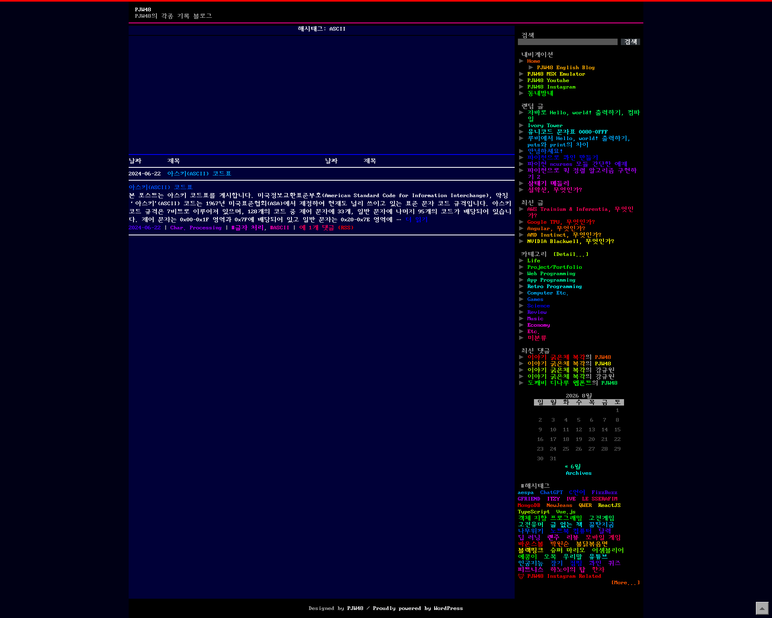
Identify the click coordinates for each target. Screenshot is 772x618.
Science (539, 306)
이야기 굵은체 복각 (556, 357)
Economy (539, 325)
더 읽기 (416, 219)
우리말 (572, 557)
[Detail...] (571, 254)
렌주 (553, 537)
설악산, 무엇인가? (555, 190)
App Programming (552, 280)
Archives (579, 473)
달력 (604, 531)
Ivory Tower (545, 125)
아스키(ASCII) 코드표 (199, 174)
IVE (571, 499)
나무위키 (531, 531)
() (346, 228)
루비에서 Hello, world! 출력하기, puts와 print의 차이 (579, 141)
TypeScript (534, 512)
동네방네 (540, 93)
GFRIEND (529, 499)
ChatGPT (551, 492)
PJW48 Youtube (548, 80)
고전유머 (531, 524)
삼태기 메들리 (548, 183)
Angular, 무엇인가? (556, 228)
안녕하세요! (545, 151)
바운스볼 (531, 544)
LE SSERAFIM (600, 499)
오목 (550, 557)
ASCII (281, 228)
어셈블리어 (608, 550)
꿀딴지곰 (601, 524)
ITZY (553, 499)
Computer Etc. (548, 293)
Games (536, 299)
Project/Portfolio (555, 267)
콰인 (595, 563)
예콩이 (527, 557)
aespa (526, 492)
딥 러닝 (529, 537)
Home (534, 61)
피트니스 (531, 569)
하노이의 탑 (567, 569)
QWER (585, 505)
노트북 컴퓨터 (571, 531)
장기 (556, 563)
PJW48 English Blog (566, 67)
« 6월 (573, 467)
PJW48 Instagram (552, 87)
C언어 (577, 492)
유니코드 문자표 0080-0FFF (568, 132)
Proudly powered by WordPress (418, 608)
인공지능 (531, 563)
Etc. (534, 331)
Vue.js (566, 512)
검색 (527, 35)
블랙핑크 (531, 550)
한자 (598, 569)
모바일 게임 (603, 537)
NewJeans (560, 505)
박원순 (559, 544)
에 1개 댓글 (317, 228)
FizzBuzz (605, 492)
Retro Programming (555, 286)
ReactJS (609, 505)
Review (537, 312)
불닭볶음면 (592, 544)
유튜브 (598, 557)
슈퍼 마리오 (567, 550)
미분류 (537, 338)
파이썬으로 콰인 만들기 (563, 157)
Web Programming (552, 273)
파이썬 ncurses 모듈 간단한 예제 (577, 164)
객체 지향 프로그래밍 (550, 518)
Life (534, 261)
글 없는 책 (566, 524)
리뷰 (572, 537)
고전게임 (601, 518)
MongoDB (529, 505)
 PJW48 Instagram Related (560, 576)
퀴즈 (614, 563)
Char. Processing (196, 228)
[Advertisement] (322, 95)
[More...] (625, 582)
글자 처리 (249, 228)
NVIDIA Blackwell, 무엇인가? (571, 241)
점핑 (575, 563)
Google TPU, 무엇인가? (561, 222)
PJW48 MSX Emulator (556, 74)
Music (536, 318)
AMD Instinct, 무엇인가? (565, 235)
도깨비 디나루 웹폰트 (560, 383)
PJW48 (143, 9)
